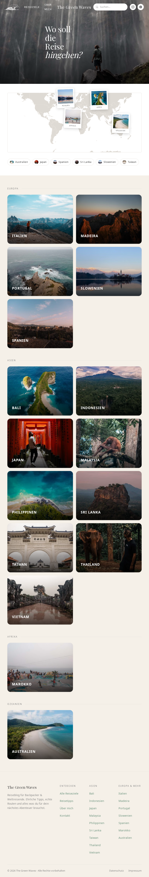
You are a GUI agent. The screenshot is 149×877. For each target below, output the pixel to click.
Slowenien (125, 815)
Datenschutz (116, 870)
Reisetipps (66, 801)
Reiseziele (32, 7)
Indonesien (96, 801)
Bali (91, 793)
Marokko (124, 830)
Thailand (95, 845)
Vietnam (94, 852)
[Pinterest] (141, 7)
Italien (123, 793)
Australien (125, 838)
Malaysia (95, 815)
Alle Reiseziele (69, 793)
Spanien (124, 823)
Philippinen (96, 823)
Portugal (124, 808)
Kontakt (65, 815)
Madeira (124, 801)
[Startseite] (12, 7)
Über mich (48, 7)
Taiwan (93, 838)
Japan (93, 808)
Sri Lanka (95, 830)
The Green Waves (74, 7)
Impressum (135, 870)
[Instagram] (133, 7)
